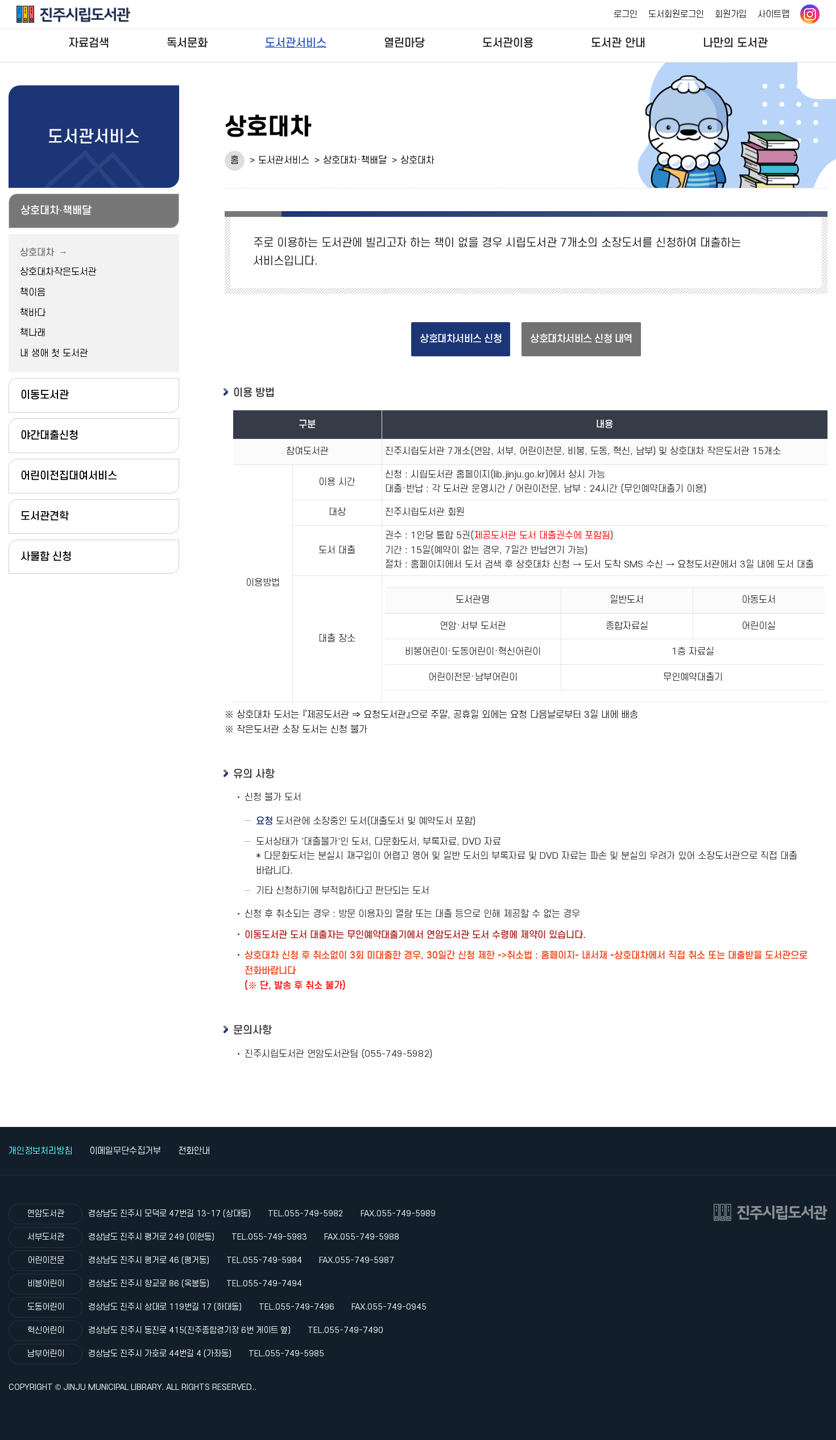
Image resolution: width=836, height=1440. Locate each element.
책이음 (32, 292)
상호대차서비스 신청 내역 (581, 338)
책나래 (32, 333)
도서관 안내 (618, 43)
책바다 (32, 313)
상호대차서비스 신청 (461, 338)
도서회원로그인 (676, 14)
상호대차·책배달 (355, 160)
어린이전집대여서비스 (68, 475)
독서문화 (187, 43)
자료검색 (88, 43)
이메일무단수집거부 (125, 1151)
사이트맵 (773, 14)
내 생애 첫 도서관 (54, 353)
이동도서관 (44, 394)
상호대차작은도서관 (58, 272)
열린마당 (404, 43)
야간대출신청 (49, 435)
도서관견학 (44, 515)
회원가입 (731, 14)
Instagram (810, 14)
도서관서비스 (295, 43)
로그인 (626, 14)
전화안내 (194, 1151)
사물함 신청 (46, 556)
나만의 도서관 (735, 43)
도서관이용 (507, 43)
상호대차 (417, 160)
